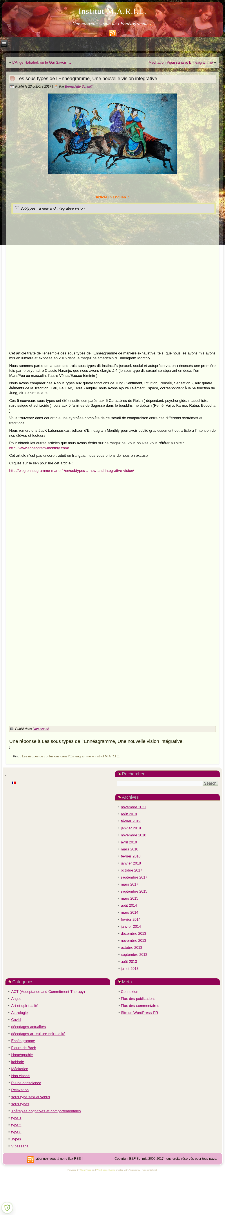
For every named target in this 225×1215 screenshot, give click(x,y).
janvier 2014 (131, 926)
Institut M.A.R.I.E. (112, 11)
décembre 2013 (133, 933)
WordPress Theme (105, 1170)
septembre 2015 (134, 891)
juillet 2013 (129, 969)
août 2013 (129, 962)
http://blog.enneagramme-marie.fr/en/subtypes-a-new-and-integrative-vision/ (71, 471)
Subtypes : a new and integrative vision (52, 208)
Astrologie (19, 1013)
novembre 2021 (133, 807)
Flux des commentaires (140, 1006)
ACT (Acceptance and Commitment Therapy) (48, 992)
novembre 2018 (133, 835)
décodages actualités (28, 1027)
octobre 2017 (131, 870)
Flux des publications (138, 999)
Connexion (129, 992)
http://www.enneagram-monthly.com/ (39, 448)
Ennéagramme (23, 1041)
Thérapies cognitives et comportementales (46, 1111)
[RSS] (30, 1159)
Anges (16, 999)
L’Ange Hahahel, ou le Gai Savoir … (41, 62)
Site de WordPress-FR (139, 1013)
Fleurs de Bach (23, 1048)
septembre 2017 (134, 877)
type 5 (16, 1125)
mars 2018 (129, 849)
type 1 (16, 1118)
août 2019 (129, 814)
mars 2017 (129, 884)
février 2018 (130, 856)
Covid (16, 1020)
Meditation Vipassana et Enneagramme (181, 62)
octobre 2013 (131, 947)
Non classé (41, 729)
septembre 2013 (134, 955)
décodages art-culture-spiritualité (38, 1034)
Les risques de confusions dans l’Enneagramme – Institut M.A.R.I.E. (71, 756)
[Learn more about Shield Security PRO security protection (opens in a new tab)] (7, 1207)
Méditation (19, 1069)
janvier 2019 (131, 828)
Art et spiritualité (24, 1006)
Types (16, 1139)
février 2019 (130, 821)
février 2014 (130, 919)
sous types (20, 1104)
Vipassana (19, 1146)
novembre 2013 (133, 940)
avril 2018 (129, 842)
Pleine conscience (26, 1083)
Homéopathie (22, 1055)
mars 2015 (129, 898)
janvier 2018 (131, 863)
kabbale (17, 1062)
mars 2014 (129, 912)
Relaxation (20, 1090)
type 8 (16, 1132)
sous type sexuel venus (30, 1097)
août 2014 (129, 905)
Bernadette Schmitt (79, 86)
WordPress (85, 1170)
